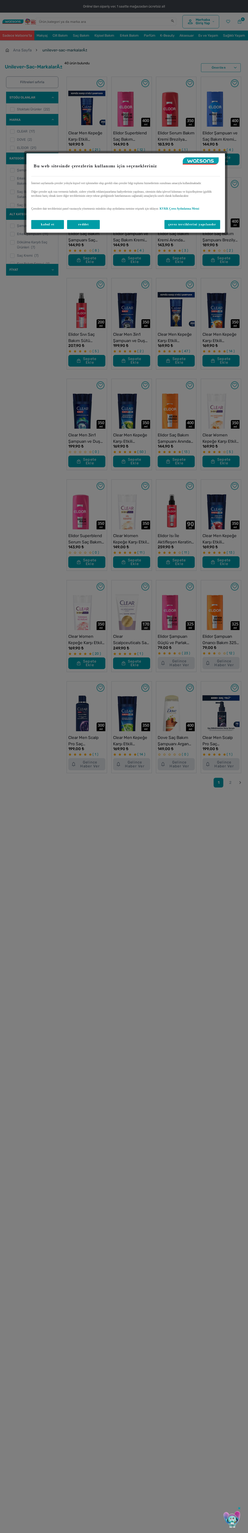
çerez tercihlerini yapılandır (192, 224)
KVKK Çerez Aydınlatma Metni (179, 208)
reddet (83, 224)
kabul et (47, 224)
